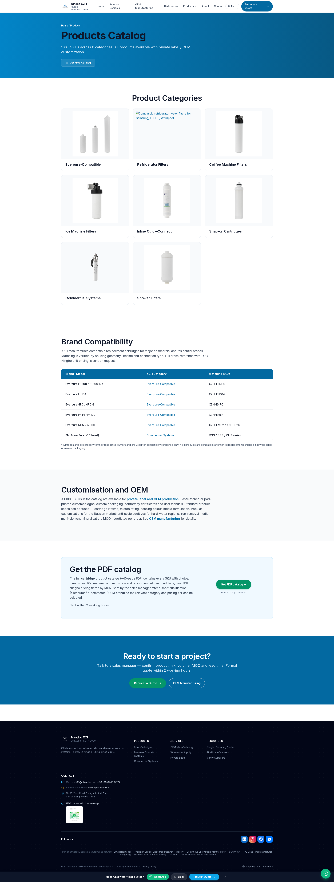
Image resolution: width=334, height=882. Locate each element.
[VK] (269, 839)
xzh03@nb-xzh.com (83, 782)
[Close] (225, 877)
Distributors (171, 6)
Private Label (177, 757)
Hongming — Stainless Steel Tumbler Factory (143, 854)
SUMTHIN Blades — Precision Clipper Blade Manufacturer (143, 851)
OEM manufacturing (164, 518)
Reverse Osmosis (114, 6)
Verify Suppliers (216, 757)
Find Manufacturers (218, 752)
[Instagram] (252, 839)
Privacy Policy (149, 866)
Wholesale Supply (180, 752)
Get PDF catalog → (233, 584)
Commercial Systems (160, 435)
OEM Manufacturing (144, 6)
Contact (219, 6)
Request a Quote (251, 6)
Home (101, 6)
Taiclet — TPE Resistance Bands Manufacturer (193, 854)
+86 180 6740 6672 (108, 782)
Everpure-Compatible (161, 384)
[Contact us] (326, 874)
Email (181, 876)
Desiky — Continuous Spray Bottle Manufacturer (200, 851)
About (205, 6)
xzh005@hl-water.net (99, 787)
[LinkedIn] (244, 839)
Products (188, 6)
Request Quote (202, 876)
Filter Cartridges (143, 747)
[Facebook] (260, 839)
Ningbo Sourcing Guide (220, 747)
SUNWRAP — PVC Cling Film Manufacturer (250, 851)
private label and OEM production (153, 499)
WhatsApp (160, 876)
